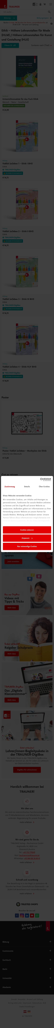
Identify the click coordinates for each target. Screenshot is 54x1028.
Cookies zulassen (27, 530)
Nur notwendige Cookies (27, 546)
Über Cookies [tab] (44, 486)
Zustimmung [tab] (10, 486)
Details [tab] (27, 486)
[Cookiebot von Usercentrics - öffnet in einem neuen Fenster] (40, 479)
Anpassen (25, 538)
